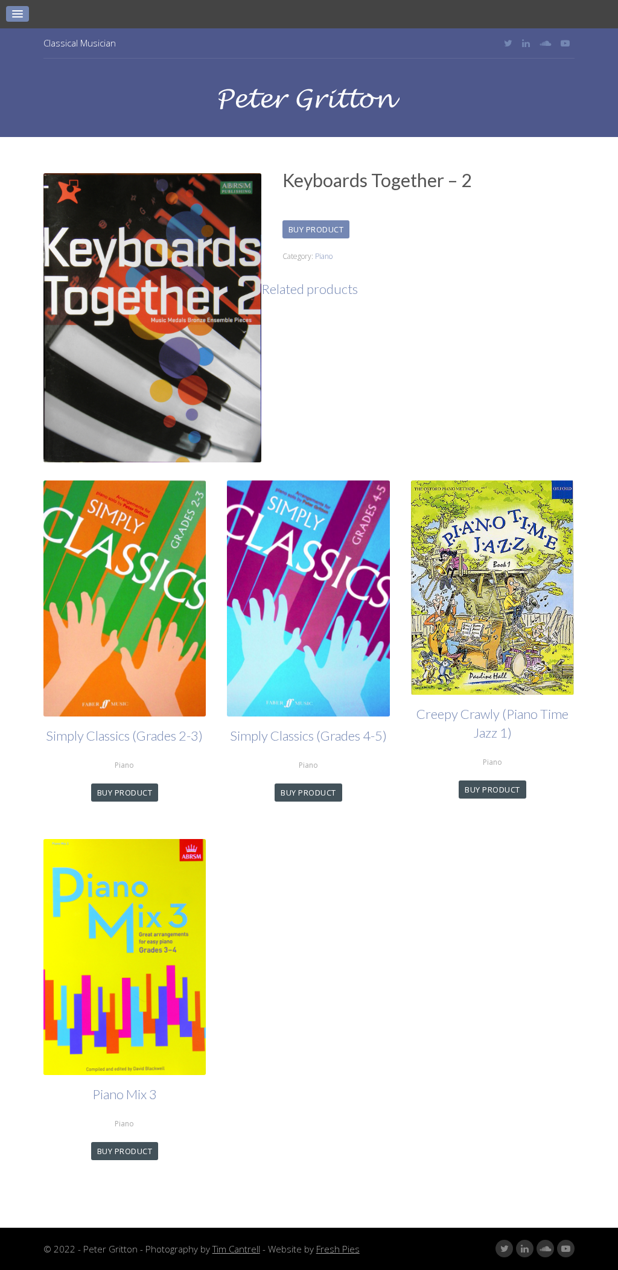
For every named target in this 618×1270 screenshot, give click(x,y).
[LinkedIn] (526, 43)
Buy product (316, 229)
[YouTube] (565, 43)
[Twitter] (508, 43)
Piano (324, 256)
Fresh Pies (338, 1249)
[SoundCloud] (545, 43)
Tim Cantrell (236, 1249)
